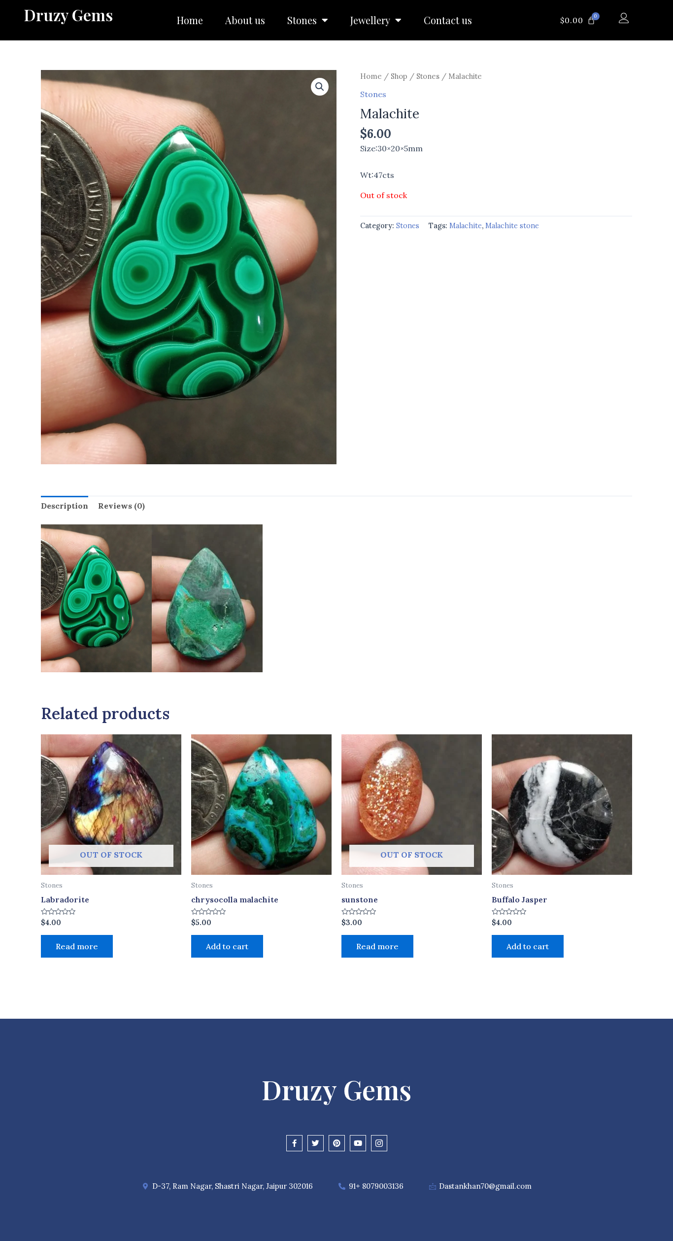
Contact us (448, 20)
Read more (77, 946)
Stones (302, 20)
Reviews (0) (121, 506)
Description (64, 506)
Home (190, 20)
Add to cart (227, 946)
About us (245, 20)
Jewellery (370, 20)
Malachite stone (512, 225)
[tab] (64, 506)
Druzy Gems (68, 14)
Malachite (465, 225)
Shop (399, 76)
